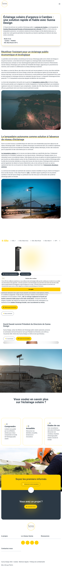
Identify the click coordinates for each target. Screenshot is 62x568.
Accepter (31, 289)
